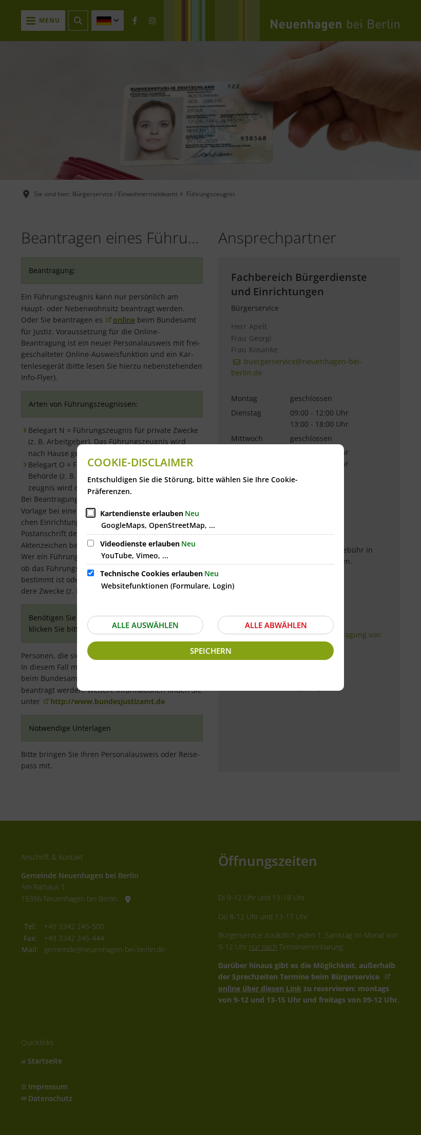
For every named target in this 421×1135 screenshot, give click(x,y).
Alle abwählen (276, 625)
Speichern (211, 651)
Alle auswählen (145, 625)
